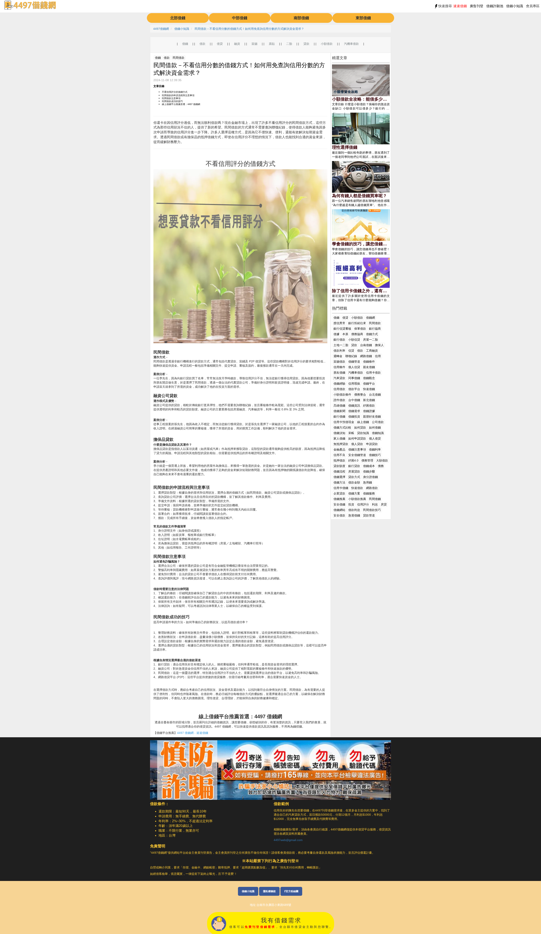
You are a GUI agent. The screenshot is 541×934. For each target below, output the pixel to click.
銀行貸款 (354, 466)
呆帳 (351, 433)
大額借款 (382, 460)
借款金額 (354, 482)
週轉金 (337, 356)
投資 (351, 504)
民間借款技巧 (372, 510)
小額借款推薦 (357, 499)
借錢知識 (378, 433)
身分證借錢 (370, 477)
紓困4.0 (353, 460)
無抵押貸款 (340, 444)
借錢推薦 (339, 499)
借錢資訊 (354, 405)
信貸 (351, 350)
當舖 (254, 43)
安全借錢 (339, 504)
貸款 (306, 43)
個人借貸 (375, 438)
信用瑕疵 (354, 383)
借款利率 (339, 350)
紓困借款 (369, 405)
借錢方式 (372, 334)
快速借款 (357, 488)
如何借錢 (375, 427)
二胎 (289, 43)
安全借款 (339, 515)
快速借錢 (369, 389)
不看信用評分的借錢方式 (174, 92)
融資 (237, 43)
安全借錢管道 (357, 455)
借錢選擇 (339, 477)
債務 (381, 466)
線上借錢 (363, 422)
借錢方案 (354, 493)
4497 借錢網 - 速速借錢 (192, 733)
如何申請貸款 (357, 438)
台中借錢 (354, 400)
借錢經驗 (339, 383)
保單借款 (360, 328)
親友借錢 (369, 367)
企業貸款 (339, 493)
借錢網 (370, 317)
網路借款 (372, 488)
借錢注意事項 (357, 449)
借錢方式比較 (342, 427)
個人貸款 (357, 444)
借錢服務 (369, 493)
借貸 (220, 43)
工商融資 (372, 350)
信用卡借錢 (340, 488)
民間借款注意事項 (171, 98)
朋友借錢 (339, 372)
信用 (378, 356)
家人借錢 (339, 438)
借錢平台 (369, 383)
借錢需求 (354, 411)
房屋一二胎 (370, 339)
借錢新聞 (339, 411)
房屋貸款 (354, 471)
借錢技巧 (375, 455)
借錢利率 (375, 449)
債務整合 (360, 394)
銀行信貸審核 (342, 328)
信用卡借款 (373, 372)
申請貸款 (372, 444)
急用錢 (367, 482)
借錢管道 (354, 361)
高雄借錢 (339, 405)
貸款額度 (339, 466)
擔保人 (379, 345)
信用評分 (363, 504)
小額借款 (327, 43)
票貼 (272, 43)
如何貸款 (360, 427)
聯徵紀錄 (351, 356)
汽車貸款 (339, 378)
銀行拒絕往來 (357, 323)
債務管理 (367, 460)
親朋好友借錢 (372, 416)
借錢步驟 (369, 471)
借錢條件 (369, 361)
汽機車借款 (351, 43)
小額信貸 (354, 339)
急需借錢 (354, 515)
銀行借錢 (339, 416)
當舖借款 (339, 361)
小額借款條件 (342, 394)
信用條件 (339, 367)
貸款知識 (363, 433)
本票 (345, 334)
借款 (202, 43)
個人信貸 (354, 367)
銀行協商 (375, 328)
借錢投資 (354, 416)
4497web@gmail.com (288, 840)
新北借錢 (369, 400)
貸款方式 (354, 477)
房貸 (384, 504)
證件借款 (339, 400)
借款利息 (354, 510)
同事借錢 (354, 378)
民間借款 (178, 57)
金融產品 (339, 449)
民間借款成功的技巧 (172, 101)
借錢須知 (339, 433)
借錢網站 (339, 510)
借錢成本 (369, 466)
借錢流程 (339, 471)
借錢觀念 (369, 378)
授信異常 (339, 323)
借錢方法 (339, 482)
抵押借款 (339, 460)
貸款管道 (369, 515)
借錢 (185, 43)
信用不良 (339, 455)
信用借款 (339, 389)
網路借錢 (366, 356)
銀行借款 (339, 339)
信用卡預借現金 (343, 422)
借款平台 (354, 389)
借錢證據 (369, 411)
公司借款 (378, 422)
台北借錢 (375, 394)
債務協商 (357, 334)
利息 (375, 504)
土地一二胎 (340, 345)
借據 (336, 334)
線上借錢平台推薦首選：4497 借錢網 (181, 104)
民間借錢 (375, 499)
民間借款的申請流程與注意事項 (178, 95)
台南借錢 (366, 345)
